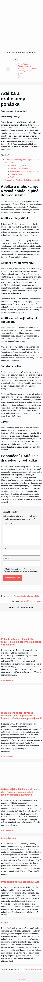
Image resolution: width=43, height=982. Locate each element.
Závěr (12, 177)
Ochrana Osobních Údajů (32, 969)
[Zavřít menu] (15, 59)
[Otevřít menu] (8, 69)
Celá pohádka (7, 680)
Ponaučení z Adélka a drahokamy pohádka (22, 180)
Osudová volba (16, 174)
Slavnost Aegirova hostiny (31, 601)
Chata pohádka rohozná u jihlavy (27, 596)
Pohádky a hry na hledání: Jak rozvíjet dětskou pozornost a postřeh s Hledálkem (21, 642)
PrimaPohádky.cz (13, 969)
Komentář (7, 524)
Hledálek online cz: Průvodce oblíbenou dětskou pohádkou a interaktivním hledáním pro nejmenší (21, 716)
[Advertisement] (21, 28)
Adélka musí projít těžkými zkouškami (25, 171)
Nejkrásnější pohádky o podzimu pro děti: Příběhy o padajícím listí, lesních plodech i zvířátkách (21, 792)
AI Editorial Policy (22, 979)
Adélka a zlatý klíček (18, 165)
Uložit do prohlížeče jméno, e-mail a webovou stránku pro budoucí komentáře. (22, 570)
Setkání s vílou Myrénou (19, 168)
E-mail (6, 559)
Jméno (6, 548)
